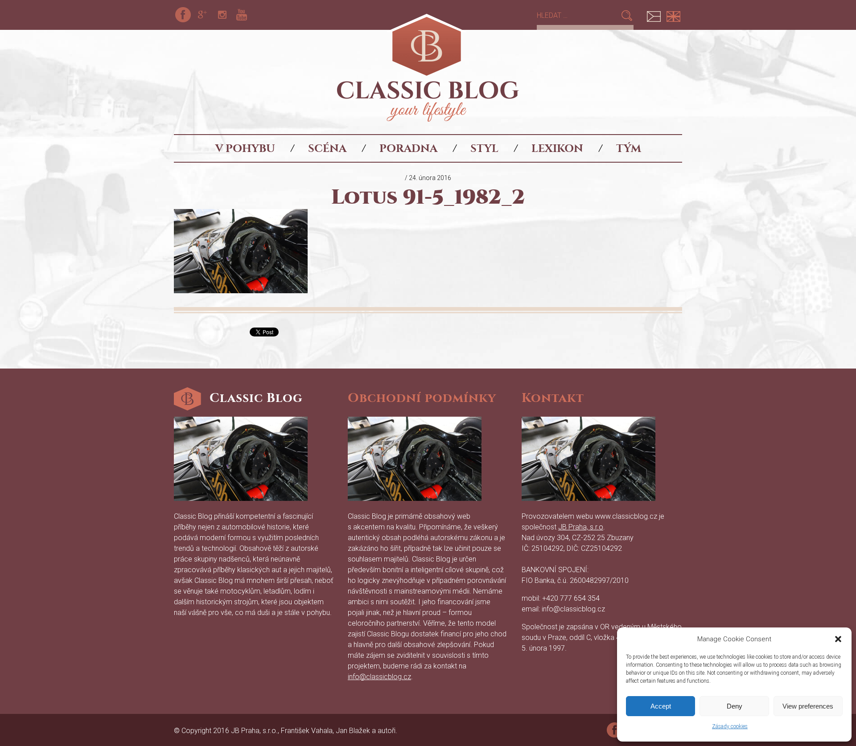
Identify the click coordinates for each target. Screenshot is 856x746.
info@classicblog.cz (379, 676)
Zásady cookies (730, 726)
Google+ (202, 15)
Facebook (183, 15)
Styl (484, 148)
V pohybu (245, 148)
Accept (660, 706)
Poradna (408, 148)
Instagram (222, 15)
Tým (628, 148)
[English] (673, 15)
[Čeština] (654, 15)
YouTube (242, 15)
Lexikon (557, 148)
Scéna (327, 148)
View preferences (807, 706)
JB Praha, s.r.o (580, 527)
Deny (734, 706)
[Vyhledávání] (578, 15)
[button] (838, 639)
